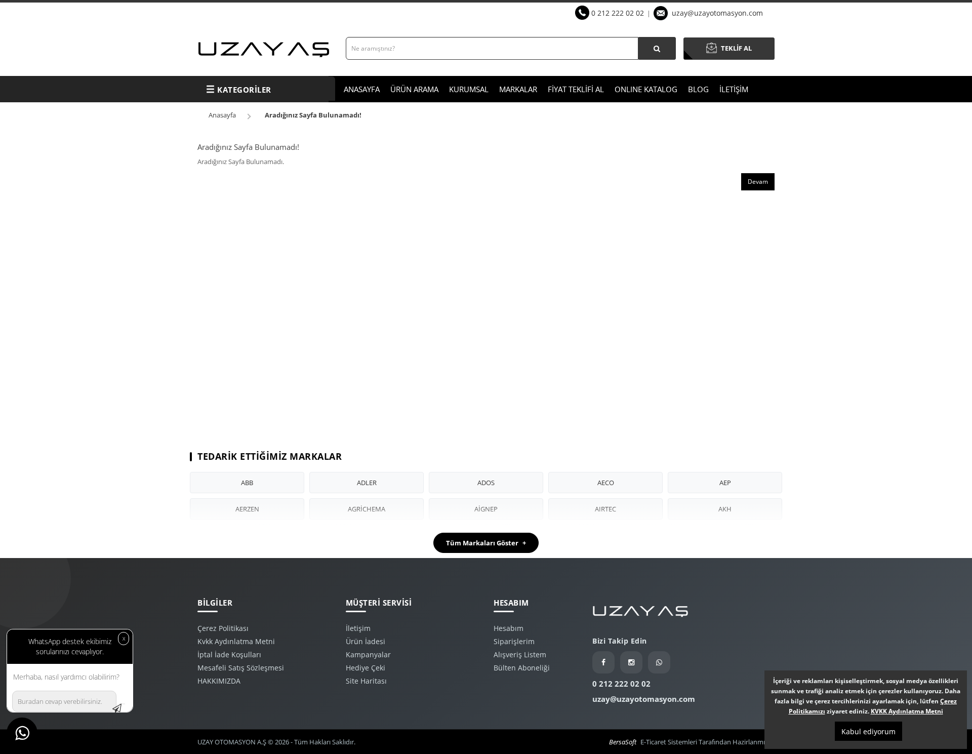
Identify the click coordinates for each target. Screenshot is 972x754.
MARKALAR (518, 89)
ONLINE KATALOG (646, 89)
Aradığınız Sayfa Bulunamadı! (313, 115)
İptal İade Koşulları (229, 654)
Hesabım (508, 628)
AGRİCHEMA (366, 508)
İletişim (358, 628)
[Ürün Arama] (657, 48)
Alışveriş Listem (520, 654)
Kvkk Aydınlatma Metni (236, 641)
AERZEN (247, 508)
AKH (725, 508)
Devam (758, 181)
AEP (725, 482)
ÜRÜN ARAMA (414, 89)
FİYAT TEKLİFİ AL (576, 89)
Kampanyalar (368, 654)
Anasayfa (222, 115)
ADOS (486, 482)
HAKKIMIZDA (218, 681)
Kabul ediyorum (868, 731)
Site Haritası (366, 681)
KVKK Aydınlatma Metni (907, 711)
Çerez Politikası (223, 628)
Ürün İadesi (365, 641)
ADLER (367, 482)
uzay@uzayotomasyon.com (717, 13)
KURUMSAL (469, 89)
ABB (247, 482)
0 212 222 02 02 (617, 13)
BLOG (698, 89)
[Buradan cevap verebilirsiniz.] (122, 703)
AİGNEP (486, 508)
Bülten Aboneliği (522, 667)
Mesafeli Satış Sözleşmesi (240, 667)
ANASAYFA (362, 89)
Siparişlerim (514, 641)
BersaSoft (622, 741)
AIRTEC (605, 508)
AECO (605, 482)
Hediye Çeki (365, 667)
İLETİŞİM (733, 89)
